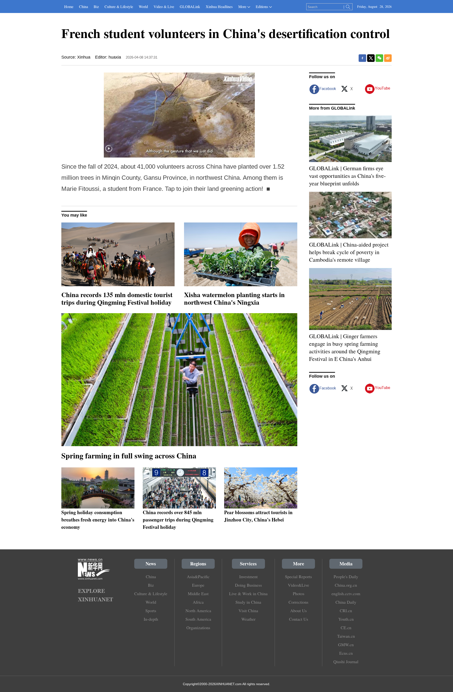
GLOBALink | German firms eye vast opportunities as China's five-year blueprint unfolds (347, 175)
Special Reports (298, 576)
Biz (96, 6)
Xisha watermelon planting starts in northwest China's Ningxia (234, 298)
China (83, 6)
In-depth (151, 619)
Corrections (298, 602)
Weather (248, 619)
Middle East (198, 593)
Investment (248, 576)
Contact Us (298, 619)
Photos (298, 593)
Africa (198, 602)
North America (198, 610)
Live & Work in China (248, 593)
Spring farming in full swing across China (128, 455)
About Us (298, 610)
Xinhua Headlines (219, 6)
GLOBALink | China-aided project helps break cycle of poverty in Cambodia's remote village (349, 252)
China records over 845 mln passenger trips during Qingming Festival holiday (178, 519)
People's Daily (346, 576)
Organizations (198, 627)
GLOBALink (190, 6)
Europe (198, 585)
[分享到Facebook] (362, 58)
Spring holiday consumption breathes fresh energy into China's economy (97, 519)
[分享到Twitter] (371, 58)
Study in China (248, 602)
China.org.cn (346, 585)
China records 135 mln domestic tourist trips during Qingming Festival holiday (116, 298)
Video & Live (164, 6)
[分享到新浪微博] (388, 58)
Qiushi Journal (345, 661)
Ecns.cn (346, 653)
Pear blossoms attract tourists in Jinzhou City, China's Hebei (258, 515)
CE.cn (346, 627)
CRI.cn (346, 610)
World (143, 6)
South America (198, 619)
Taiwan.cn (346, 636)
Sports (150, 610)
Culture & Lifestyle (119, 6)
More (242, 6)
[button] (108, 151)
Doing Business (248, 585)
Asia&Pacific (198, 576)
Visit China (248, 610)
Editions (262, 6)
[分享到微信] (379, 58)
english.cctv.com (345, 593)
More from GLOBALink (332, 108)
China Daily (346, 602)
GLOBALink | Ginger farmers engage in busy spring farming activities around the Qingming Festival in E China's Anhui (344, 347)
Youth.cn (346, 619)
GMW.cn (346, 644)
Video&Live (298, 585)
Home (68, 6)
